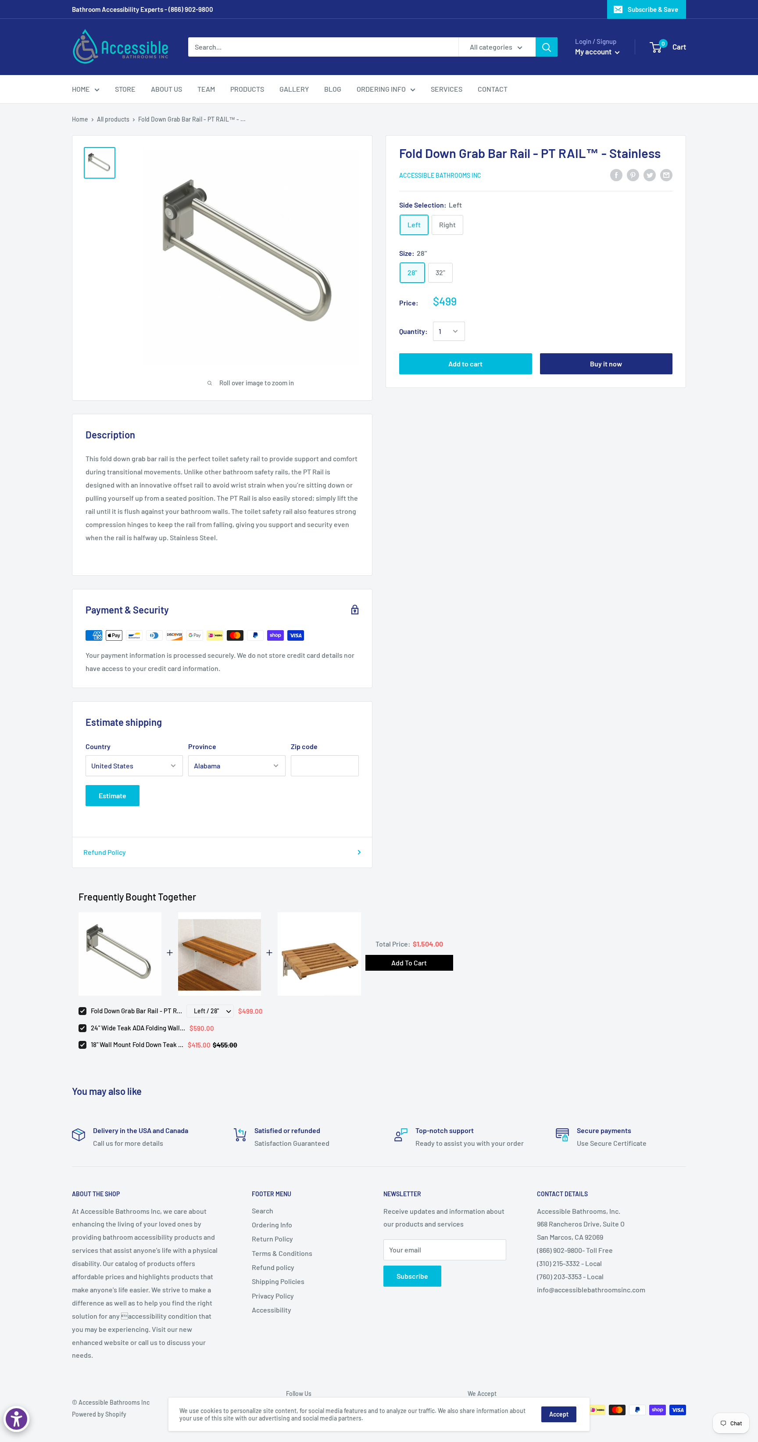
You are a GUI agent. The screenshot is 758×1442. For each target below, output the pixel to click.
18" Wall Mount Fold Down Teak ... (137, 1044)
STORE (125, 89)
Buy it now (606, 363)
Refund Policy (104, 852)
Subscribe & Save (653, 9)
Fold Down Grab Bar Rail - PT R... (136, 1011)
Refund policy (273, 1267)
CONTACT (493, 89)
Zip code (304, 746)
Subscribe (412, 1276)
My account (594, 51)
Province (202, 746)
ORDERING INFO (381, 89)
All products (113, 119)
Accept (558, 1414)
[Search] (547, 47)
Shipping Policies (278, 1281)
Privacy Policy (273, 1295)
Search (262, 1210)
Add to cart (465, 363)
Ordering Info (272, 1224)
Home (80, 119)
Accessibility (271, 1310)
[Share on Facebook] (616, 174)
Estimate (112, 795)
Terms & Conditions (282, 1253)
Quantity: (413, 331)
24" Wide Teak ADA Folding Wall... (138, 1028)
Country (98, 746)
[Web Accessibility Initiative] (16, 1419)
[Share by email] (666, 174)
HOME (81, 89)
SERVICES (446, 89)
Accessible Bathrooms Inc (440, 175)
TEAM (206, 89)
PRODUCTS (247, 89)
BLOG (332, 89)
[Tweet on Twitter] (650, 174)
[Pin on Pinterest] (633, 174)
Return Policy (272, 1238)
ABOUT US (166, 89)
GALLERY (294, 89)
